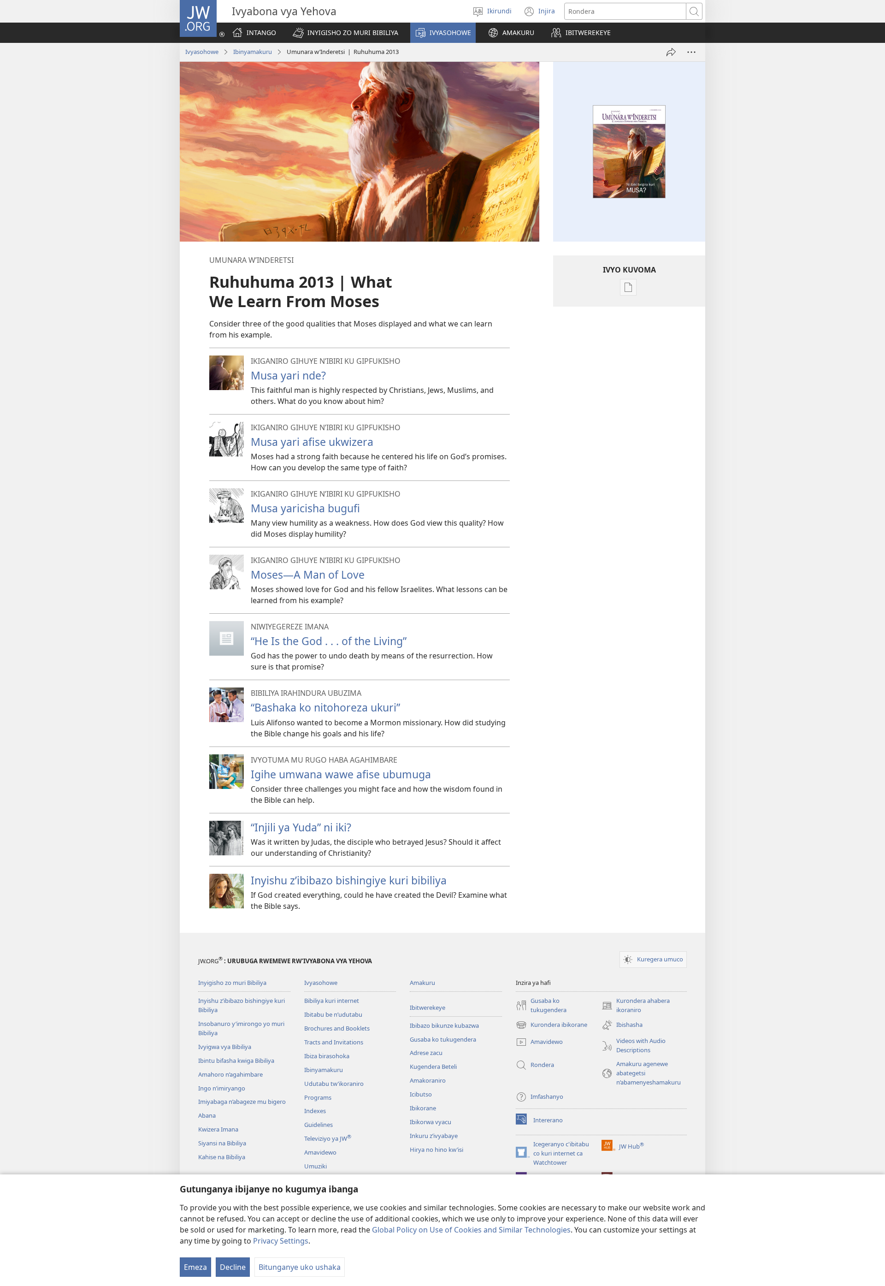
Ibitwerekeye (427, 1007)
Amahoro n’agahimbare (230, 1074)
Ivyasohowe (201, 51)
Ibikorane (423, 1108)
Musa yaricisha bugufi (305, 508)
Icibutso (421, 1094)
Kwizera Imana (218, 1129)
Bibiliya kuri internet (331, 1000)
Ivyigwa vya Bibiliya (224, 1047)
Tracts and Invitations (333, 1042)
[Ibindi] (691, 52)
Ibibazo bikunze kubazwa (444, 1025)
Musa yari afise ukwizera (312, 441)
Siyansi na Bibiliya (222, 1143)
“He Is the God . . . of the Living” (329, 641)
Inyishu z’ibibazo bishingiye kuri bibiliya (349, 880)
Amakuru (422, 982)
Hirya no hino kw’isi (436, 1149)
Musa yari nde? (288, 375)
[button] (345, 33)
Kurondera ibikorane (551, 1025)
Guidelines (318, 1124)
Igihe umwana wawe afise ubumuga (341, 774)
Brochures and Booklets (337, 1028)
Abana (207, 1115)
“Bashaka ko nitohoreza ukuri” (325, 707)
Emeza (195, 1267)
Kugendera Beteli (433, 1066)
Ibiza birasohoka (326, 1056)
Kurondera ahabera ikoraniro (636, 1005)
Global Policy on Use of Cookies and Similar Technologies (471, 1230)
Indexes (315, 1111)
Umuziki (315, 1166)
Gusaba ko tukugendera (443, 1039)
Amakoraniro (428, 1080)
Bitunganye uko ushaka (300, 1267)
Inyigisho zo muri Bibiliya (232, 982)
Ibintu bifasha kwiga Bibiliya (236, 1060)
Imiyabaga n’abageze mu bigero (242, 1101)
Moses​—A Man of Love (308, 574)
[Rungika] (671, 52)
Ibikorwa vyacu (430, 1122)
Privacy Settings (280, 1241)
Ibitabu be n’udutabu (333, 1014)
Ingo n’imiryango (221, 1088)
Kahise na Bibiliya (221, 1157)
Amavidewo (320, 1152)
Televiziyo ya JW (327, 1138)
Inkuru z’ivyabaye (434, 1136)
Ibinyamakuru (252, 51)
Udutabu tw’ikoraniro (334, 1083)
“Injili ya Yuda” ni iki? (301, 827)
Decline (233, 1267)
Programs (317, 1097)
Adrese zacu (426, 1053)
